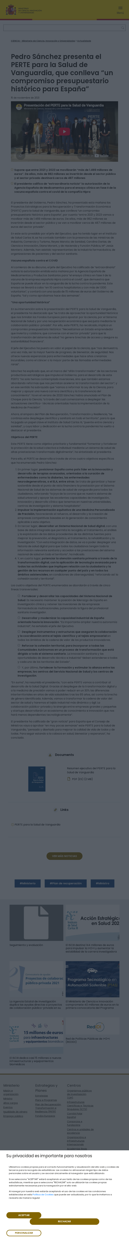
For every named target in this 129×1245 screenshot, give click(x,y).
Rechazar (64, 1221)
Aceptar (24, 1215)
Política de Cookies (43, 1194)
